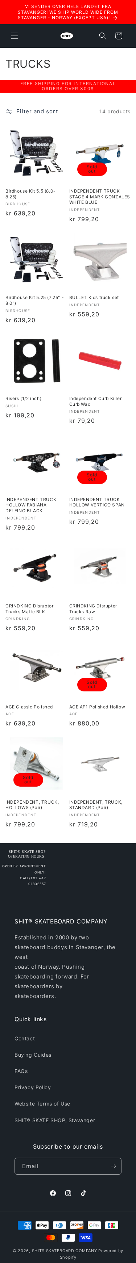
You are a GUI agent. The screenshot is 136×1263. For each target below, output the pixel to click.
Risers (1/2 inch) (23, 398)
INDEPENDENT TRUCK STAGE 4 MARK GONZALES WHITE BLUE (100, 196)
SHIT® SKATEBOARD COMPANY (64, 1250)
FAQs (21, 1071)
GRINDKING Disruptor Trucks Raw (93, 608)
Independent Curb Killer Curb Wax (95, 401)
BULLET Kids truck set (94, 297)
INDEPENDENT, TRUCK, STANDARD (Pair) (96, 805)
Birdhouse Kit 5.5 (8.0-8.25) (30, 193)
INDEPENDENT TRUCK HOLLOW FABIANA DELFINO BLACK (30, 505)
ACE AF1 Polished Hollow (97, 707)
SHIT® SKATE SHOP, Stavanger (55, 1120)
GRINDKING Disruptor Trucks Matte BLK (29, 608)
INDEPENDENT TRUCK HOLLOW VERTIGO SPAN (97, 502)
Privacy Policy (33, 1087)
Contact (25, 1038)
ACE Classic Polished (29, 707)
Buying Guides (33, 1055)
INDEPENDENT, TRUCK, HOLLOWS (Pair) (32, 805)
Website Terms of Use (42, 1103)
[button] (14, 36)
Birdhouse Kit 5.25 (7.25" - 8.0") (34, 300)
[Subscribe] (113, 1166)
